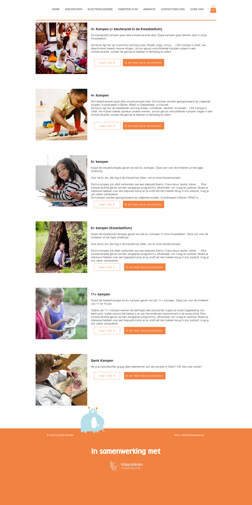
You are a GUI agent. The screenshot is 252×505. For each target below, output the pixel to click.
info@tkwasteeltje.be (192, 435)
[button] (213, 9)
